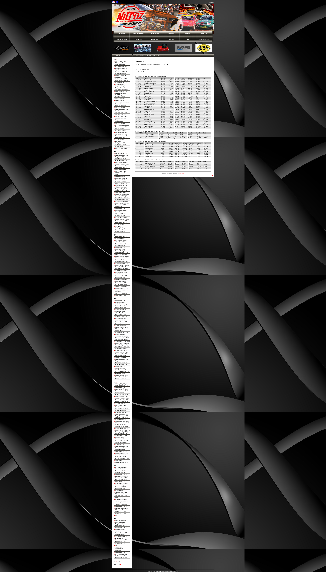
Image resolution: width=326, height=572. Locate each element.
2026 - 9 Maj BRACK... (122, 148)
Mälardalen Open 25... (121, 137)
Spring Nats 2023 (120, 368)
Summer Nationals (120, 103)
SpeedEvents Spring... (122, 229)
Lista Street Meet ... (121, 320)
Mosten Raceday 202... (122, 164)
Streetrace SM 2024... (121, 249)
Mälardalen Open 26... (121, 109)
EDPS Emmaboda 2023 (122, 371)
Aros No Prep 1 (119, 146)
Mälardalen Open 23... (121, 167)
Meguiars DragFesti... (121, 254)
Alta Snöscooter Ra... (121, 370)
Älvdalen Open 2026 (121, 79)
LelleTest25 (118, 206)
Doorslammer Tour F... (121, 476)
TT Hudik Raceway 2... (121, 107)
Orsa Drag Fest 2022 (121, 417)
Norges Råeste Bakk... (121, 87)
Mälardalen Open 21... (121, 222)
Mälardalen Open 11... (121, 414)
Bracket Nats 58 (120, 449)
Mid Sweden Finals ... (121, 61)
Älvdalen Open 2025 (121, 183)
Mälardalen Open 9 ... (121, 453)
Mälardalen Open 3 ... (121, 527)
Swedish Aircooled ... (121, 105)
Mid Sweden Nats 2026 (122, 102)
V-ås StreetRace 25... (121, 187)
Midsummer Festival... (121, 279)
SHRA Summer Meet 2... (122, 217)
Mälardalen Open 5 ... (121, 510)
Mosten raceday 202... (121, 166)
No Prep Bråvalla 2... (121, 534)
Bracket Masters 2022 (121, 391)
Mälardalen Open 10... (121, 446)
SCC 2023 (118, 323)
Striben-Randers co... (121, 536)
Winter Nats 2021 (120, 481)
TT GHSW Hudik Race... (122, 89)
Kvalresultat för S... (120, 305)
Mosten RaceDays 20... (122, 307)
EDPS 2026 (118, 141)
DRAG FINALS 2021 (121, 467)
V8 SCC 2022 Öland (121, 424)
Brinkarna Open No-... (121, 66)
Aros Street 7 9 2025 (121, 158)
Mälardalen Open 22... (121, 208)
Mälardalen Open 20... (121, 236)
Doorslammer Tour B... (121, 499)
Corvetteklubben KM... (121, 327)
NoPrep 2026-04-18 (121, 134)
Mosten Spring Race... (121, 375)
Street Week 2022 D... (121, 433)
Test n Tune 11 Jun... (121, 451)
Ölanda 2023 (119, 330)
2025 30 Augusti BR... (121, 162)
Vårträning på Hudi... (121, 511)
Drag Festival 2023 (120, 334)
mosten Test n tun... (121, 502)
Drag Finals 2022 (120, 392)
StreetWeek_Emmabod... (122, 346)
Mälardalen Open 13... (121, 366)
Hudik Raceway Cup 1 (121, 364)
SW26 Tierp (118, 95)
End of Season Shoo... (122, 394)
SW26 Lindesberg (120, 93)
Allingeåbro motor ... (121, 373)
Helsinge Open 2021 (121, 478)
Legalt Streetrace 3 (121, 153)
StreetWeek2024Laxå (121, 261)
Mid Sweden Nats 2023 (122, 337)
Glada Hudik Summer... (122, 256)
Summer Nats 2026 (121, 118)
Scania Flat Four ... (120, 139)
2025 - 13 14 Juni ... (121, 213)
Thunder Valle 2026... (121, 112)
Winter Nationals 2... (121, 64)
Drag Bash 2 (119, 538)
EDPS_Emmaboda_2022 (122, 458)
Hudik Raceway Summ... (122, 219)
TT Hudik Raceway (120, 123)
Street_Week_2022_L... (122, 428)
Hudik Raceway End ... (122, 160)
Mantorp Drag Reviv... (121, 541)
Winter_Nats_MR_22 (121, 384)
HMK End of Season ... (122, 240)
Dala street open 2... (121, 176)
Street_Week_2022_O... (122, 430)
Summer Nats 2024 (121, 283)
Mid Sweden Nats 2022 (122, 423)
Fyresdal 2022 (119, 437)
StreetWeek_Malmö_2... (122, 345)
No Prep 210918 (120, 472)
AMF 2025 (118, 226)
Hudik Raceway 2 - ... (121, 274)
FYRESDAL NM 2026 (121, 91)
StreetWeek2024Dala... (122, 267)
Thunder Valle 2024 (121, 275)
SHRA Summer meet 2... (122, 284)
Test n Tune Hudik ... (121, 144)
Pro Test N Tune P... (121, 130)
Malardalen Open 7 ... (121, 488)
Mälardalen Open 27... (121, 63)
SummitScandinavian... (122, 448)
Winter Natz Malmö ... (121, 313)
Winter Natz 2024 (120, 242)
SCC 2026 (118, 77)
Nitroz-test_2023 (120, 311)
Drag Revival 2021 (120, 490)
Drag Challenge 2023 (121, 332)
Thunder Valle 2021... (121, 495)
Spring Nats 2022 (120, 444)
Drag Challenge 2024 (121, 252)
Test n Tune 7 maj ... (121, 460)
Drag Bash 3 (119, 524)
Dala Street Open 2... (121, 68)
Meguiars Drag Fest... (121, 86)
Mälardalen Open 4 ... (121, 525)
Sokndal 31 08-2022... (121, 403)
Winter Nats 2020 (120, 522)
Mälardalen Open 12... (121, 387)
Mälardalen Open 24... (121, 155)
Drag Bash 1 (119, 550)
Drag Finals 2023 (120, 302)
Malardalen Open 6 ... (121, 506)
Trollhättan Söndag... (121, 336)
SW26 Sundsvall (120, 96)
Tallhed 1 (118, 545)
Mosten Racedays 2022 (122, 401)
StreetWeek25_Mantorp (122, 203)
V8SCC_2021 (119, 497)
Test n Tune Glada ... (121, 192)
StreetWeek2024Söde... (122, 263)
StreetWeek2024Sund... (122, 265)
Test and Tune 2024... (121, 286)
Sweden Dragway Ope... (122, 80)
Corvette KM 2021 (120, 486)
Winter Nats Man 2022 (121, 385)
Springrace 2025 (120, 231)
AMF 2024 (118, 291)
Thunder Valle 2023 (121, 354)
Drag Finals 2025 (120, 157)
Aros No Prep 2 (119, 121)
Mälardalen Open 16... (121, 300)
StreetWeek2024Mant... (122, 268)
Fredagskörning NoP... (121, 127)
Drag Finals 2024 (120, 238)
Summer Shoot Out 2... (122, 440)
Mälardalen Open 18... (121, 277)
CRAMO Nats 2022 (120, 456)
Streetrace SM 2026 (121, 71)
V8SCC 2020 (119, 549)
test (116, 515)
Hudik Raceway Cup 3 (121, 304)
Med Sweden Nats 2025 (122, 194)
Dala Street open (120, 407)
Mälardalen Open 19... (121, 247)
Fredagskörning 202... (121, 136)
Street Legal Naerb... (121, 309)
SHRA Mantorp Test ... (121, 554)
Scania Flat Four (120, 128)
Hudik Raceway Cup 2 (121, 352)
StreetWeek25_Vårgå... (122, 197)
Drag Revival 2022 (120, 419)
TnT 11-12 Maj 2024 (121, 293)
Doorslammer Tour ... (121, 439)
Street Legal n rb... (120, 180)
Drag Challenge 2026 (121, 82)
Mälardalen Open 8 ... (121, 474)
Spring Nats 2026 (120, 143)
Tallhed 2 (118, 531)
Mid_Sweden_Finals (121, 479)
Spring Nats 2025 (120, 215)
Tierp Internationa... (121, 120)
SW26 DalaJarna (120, 98)
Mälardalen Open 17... (121, 288)
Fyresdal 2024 (119, 259)
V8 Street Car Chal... (121, 492)
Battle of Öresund (120, 75)
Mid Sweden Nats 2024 (122, 258)
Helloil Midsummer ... (121, 111)
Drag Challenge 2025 (121, 185)
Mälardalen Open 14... (121, 359)
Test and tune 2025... (121, 221)
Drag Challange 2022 (121, 416)
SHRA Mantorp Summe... (122, 125)
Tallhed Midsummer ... (121, 442)
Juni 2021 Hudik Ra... (121, 504)
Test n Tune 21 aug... (121, 483)
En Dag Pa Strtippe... (121, 228)
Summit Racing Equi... (121, 73)
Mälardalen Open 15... (121, 329)
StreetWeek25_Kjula (121, 196)
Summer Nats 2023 (121, 350)
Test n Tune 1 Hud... (121, 295)
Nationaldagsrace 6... (121, 362)
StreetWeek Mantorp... (121, 348)
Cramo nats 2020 (120, 543)
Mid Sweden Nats (120, 494)
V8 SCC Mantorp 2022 (122, 421)
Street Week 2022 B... (121, 435)
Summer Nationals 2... (121, 270)
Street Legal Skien (120, 281)
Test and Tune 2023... (121, 357)
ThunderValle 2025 (120, 205)
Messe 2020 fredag (121, 557)
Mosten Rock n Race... (122, 469)
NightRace (118, 70)
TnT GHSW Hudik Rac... (122, 339)
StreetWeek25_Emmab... (122, 201)
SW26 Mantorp (119, 100)
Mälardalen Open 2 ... (121, 552)
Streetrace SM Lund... (121, 178)
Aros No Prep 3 (119, 84)
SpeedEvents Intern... (121, 212)
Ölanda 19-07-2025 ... (121, 190)
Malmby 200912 (120, 529)
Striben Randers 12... (121, 321)
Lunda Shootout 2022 (121, 408)
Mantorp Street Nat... (121, 508)
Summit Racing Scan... (122, 485)
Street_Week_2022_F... (122, 432)
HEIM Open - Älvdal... (121, 389)
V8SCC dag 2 (119, 547)
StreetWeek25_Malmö (121, 199)
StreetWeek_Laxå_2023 (122, 341)
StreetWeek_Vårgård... (122, 343)
